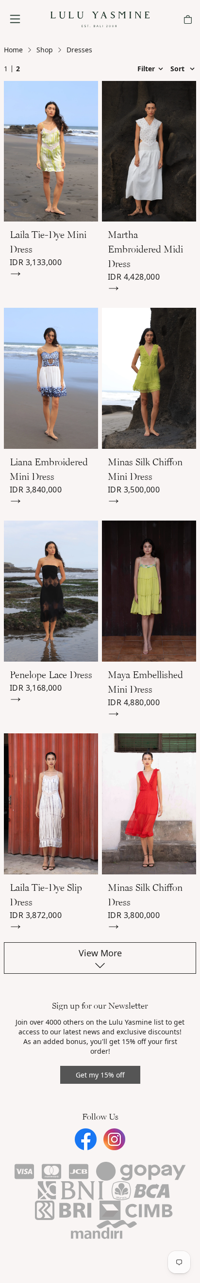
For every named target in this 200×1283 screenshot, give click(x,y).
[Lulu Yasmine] (100, 19)
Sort (178, 68)
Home (13, 49)
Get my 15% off (100, 1074)
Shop (44, 49)
